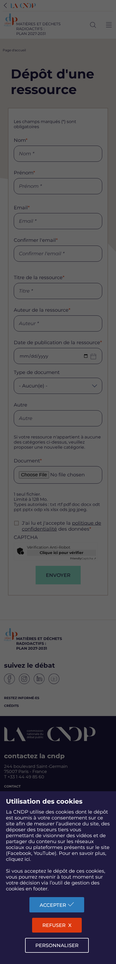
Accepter (53, 905)
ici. (28, 859)
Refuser (54, 925)
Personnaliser (57, 945)
